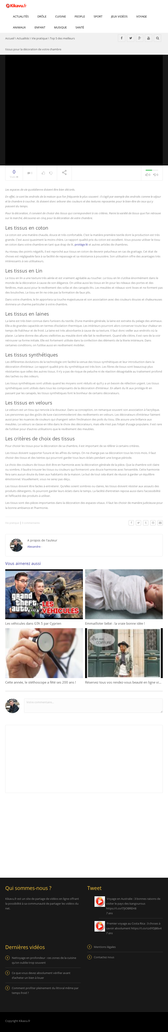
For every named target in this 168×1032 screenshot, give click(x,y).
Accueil (9, 38)
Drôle (41, 16)
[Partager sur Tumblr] (145, 523)
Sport (98, 16)
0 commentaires (31, 522)
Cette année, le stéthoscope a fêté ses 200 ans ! (40, 682)
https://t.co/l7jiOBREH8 (121, 908)
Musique (60, 27)
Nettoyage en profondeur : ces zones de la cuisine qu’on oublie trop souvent (44, 960)
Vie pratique (39, 38)
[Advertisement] (42, 832)
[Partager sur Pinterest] (153, 523)
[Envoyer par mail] (160, 523)
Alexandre (33, 547)
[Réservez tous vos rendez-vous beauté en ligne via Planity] (124, 653)
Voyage (141, 16)
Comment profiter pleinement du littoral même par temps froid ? (45, 990)
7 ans (109, 913)
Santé (79, 27)
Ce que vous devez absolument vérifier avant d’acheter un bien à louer (41, 975)
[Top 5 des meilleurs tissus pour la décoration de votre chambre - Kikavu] (16, 5)
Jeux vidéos (119, 16)
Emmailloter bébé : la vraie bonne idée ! (115, 623)
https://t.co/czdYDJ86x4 (146, 928)
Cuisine (60, 16)
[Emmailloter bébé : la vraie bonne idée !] (124, 594)
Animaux (19, 27)
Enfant (40, 27)
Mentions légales (105, 947)
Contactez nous (104, 957)
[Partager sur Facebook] (131, 523)
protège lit (81, 244)
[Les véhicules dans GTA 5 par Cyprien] (44, 594)
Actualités (21, 16)
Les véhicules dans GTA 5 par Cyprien (33, 623)
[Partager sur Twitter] (138, 523)
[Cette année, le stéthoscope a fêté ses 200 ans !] (44, 653)
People (80, 16)
